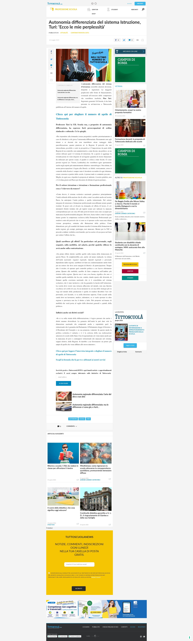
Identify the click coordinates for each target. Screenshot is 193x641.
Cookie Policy (63, 636)
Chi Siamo (86, 627)
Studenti (130, 278)
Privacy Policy (52, 636)
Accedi (129, 3)
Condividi (78, 480)
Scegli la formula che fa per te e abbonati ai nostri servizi (80, 359)
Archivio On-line (130, 51)
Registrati (141, 627)
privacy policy (96, 577)
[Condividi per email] (137, 40)
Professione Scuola (130, 264)
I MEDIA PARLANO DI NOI (110, 627)
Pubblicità (96, 627)
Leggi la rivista (130, 345)
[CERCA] (142, 10)
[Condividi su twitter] (124, 40)
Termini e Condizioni (75, 636)
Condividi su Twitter (95, 3)
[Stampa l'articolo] (142, 40)
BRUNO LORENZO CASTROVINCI (90, 480)
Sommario (138, 352)
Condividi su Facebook (92, 3)
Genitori (130, 271)
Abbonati (140, 3)
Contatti (124, 627)
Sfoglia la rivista (122, 352)
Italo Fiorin (51, 524)
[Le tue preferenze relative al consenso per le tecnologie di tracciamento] (189, 637)
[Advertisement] (130, 295)
